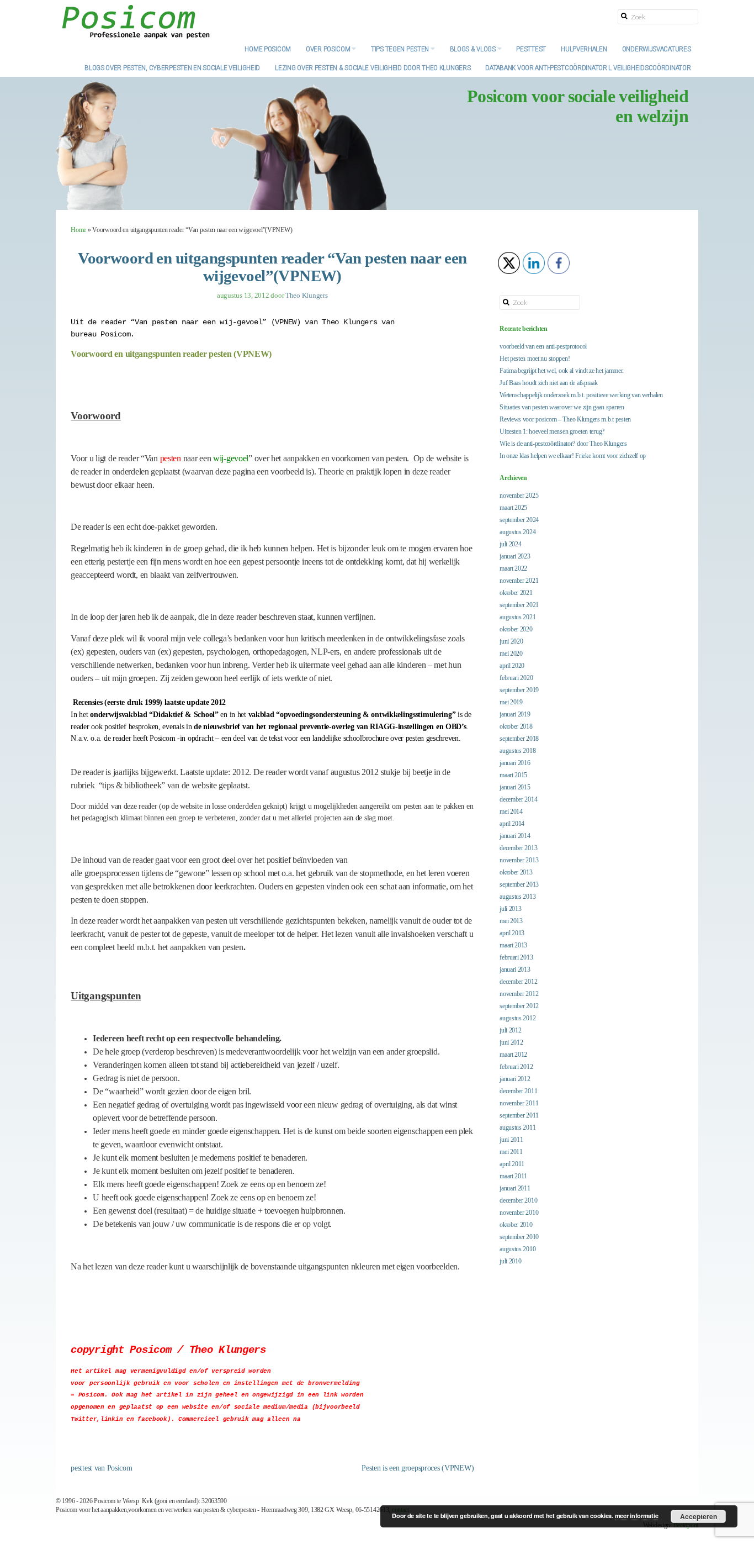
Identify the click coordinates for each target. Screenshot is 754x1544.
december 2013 (518, 848)
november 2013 (519, 860)
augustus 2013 (517, 896)
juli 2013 (510, 909)
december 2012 (518, 982)
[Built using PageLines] (17, 1530)
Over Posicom (329, 48)
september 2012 (519, 1006)
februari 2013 (516, 957)
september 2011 (519, 1115)
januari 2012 (515, 1079)
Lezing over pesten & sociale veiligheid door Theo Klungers (372, 67)
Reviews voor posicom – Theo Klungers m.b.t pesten (565, 419)
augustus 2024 (517, 532)
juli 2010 (510, 1261)
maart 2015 (513, 775)
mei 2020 (511, 653)
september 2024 (519, 520)
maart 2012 (513, 1054)
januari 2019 (515, 714)
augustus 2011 (517, 1127)
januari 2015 (515, 787)
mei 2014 (511, 811)
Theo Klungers (306, 295)
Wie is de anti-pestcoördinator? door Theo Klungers (563, 443)
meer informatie (637, 1515)
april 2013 (512, 933)
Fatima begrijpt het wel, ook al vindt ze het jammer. (562, 371)
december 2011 (518, 1091)
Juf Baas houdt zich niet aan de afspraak (548, 383)
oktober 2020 (516, 629)
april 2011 (512, 1164)
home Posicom (268, 48)
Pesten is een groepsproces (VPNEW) (418, 1467)
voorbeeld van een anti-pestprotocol (543, 346)
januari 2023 (515, 556)
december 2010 (518, 1200)
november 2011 (519, 1103)
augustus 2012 (517, 1018)
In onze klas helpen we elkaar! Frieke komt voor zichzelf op (573, 456)
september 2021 (519, 605)
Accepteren (698, 1516)
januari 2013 (515, 969)
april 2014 (512, 824)
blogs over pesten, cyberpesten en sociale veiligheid (172, 67)
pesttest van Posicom (101, 1467)
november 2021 (519, 580)
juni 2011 (511, 1139)
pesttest (531, 48)
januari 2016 (515, 763)
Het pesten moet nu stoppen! (535, 358)
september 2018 (519, 738)
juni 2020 (511, 641)
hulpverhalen (584, 48)
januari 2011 (515, 1188)
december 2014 (518, 799)
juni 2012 (511, 1042)
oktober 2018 (516, 726)
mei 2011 (511, 1152)
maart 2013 (513, 945)
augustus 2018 (517, 751)
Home (78, 229)
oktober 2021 (516, 593)
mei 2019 (511, 702)
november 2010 (519, 1212)
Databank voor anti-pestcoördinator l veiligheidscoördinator (588, 67)
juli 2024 (510, 544)
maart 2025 (513, 508)
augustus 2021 (517, 617)
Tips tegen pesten (401, 48)
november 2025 (519, 495)
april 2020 (512, 666)
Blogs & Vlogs (473, 48)
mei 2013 (511, 921)
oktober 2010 (516, 1225)
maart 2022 (513, 568)
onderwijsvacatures (656, 48)
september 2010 (519, 1237)
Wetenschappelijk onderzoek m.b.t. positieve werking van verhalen (581, 395)
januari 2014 (515, 836)
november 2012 (519, 994)
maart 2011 (513, 1176)
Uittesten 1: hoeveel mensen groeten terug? (552, 431)
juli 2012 (510, 1030)
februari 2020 (516, 678)
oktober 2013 (516, 872)
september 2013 (519, 884)
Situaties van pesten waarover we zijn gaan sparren (562, 407)
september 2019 (519, 690)
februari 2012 (516, 1067)
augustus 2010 (517, 1249)
